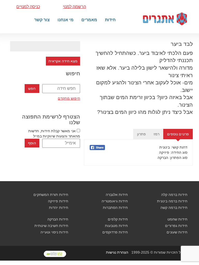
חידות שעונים (177, 232)
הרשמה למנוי (74, 6)
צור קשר (42, 20)
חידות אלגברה (117, 195)
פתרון (141, 134)
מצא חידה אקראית (62, 61)
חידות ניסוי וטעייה (54, 232)
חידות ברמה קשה (173, 207)
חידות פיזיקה (58, 201)
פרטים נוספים (178, 134)
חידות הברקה (57, 219)
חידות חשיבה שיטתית (51, 226)
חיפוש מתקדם (69, 98)
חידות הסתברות (115, 207)
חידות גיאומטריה (115, 201)
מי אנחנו (66, 20)
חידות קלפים (118, 219)
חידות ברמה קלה (174, 195)
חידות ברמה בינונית (172, 201)
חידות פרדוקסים (115, 232)
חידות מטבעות (116, 226)
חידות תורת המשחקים (50, 195)
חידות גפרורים (176, 226)
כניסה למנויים (28, 6)
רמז (156, 134)
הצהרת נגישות (117, 252)
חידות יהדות (58, 207)
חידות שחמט (177, 219)
